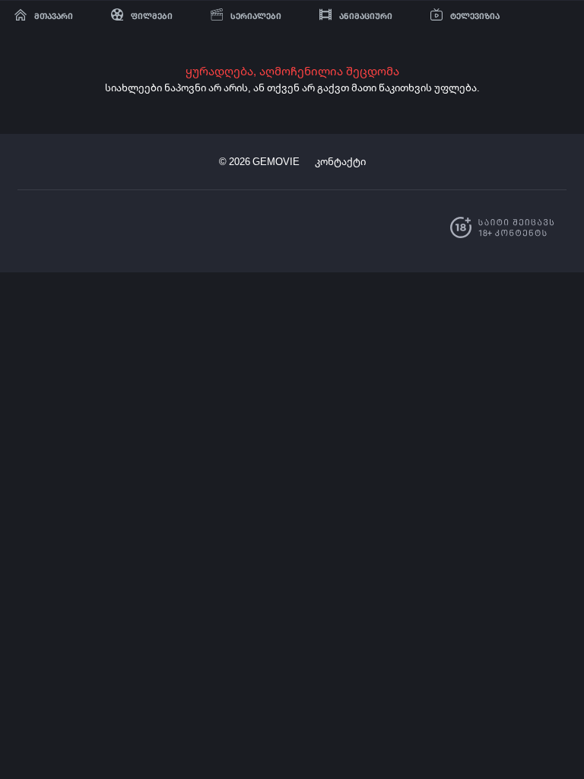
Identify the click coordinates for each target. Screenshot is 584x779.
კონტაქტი (340, 161)
